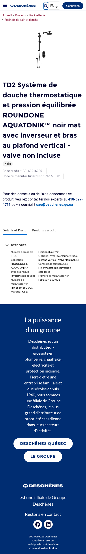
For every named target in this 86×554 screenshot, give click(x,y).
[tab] (15, 231)
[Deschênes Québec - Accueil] (22, 5)
